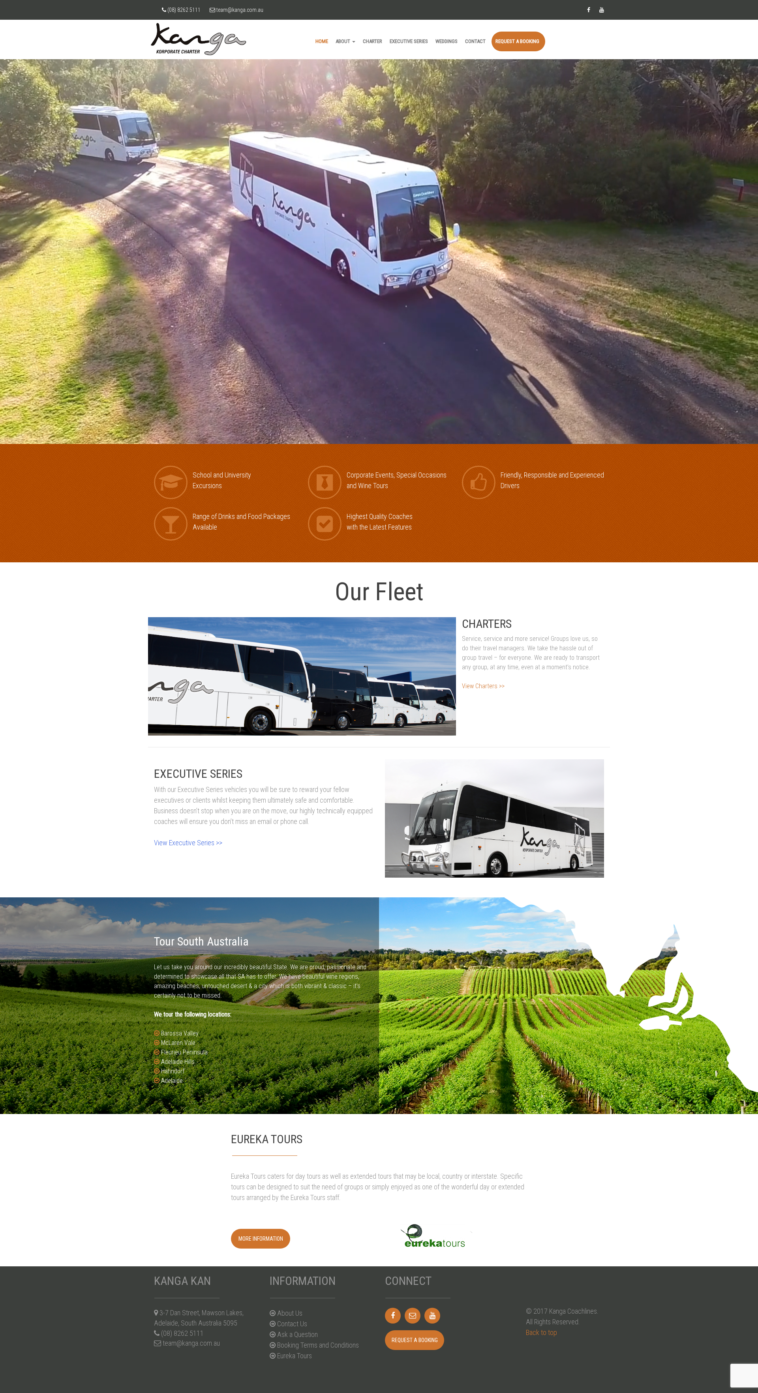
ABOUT (343, 41)
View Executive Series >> (188, 843)
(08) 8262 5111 (183, 10)
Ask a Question (297, 1334)
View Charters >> (483, 686)
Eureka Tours (294, 1356)
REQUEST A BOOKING (517, 41)
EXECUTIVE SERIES (409, 41)
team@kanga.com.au (239, 10)
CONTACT (475, 41)
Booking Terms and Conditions (317, 1345)
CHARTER (372, 41)
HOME (321, 41)
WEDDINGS (446, 41)
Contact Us (291, 1324)
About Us (289, 1313)
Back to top (541, 1332)
